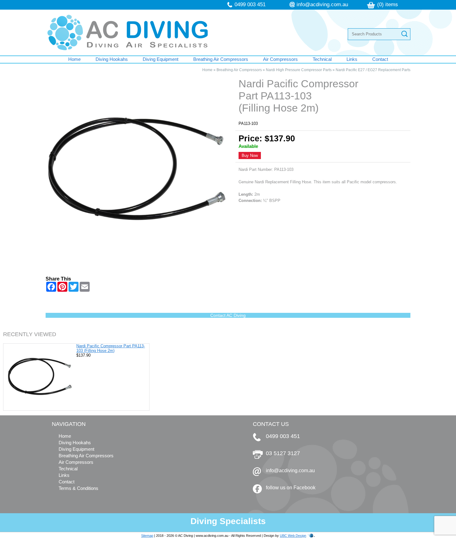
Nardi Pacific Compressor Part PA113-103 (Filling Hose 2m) (110, 348)
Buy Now (250, 155)
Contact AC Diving (228, 315)
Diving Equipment (160, 59)
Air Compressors (280, 59)
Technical (322, 59)
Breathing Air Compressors (220, 59)
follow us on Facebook (290, 487)
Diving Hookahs (112, 59)
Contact (380, 59)
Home (74, 59)
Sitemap (147, 535)
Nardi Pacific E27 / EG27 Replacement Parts (373, 70)
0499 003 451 (250, 4)
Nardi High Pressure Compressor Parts (299, 70)
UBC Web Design (293, 535)
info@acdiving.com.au (322, 4)
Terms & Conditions (78, 488)
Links (351, 59)
